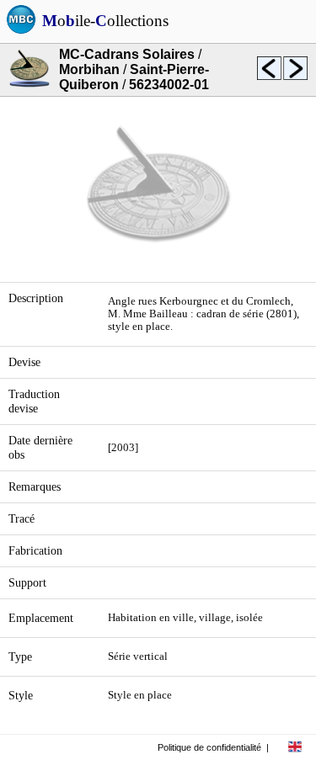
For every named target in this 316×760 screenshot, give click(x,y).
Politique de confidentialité (209, 747)
